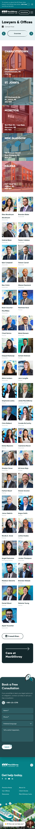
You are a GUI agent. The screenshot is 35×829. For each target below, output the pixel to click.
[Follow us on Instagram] (6, 779)
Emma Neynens (7, 446)
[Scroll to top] (31, 765)
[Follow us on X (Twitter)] (9, 779)
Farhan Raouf (7, 491)
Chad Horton (6, 333)
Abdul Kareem (23, 333)
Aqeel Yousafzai (8, 626)
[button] (24, 12)
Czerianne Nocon (24, 446)
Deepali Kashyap (8, 356)
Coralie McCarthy (24, 423)
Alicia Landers (7, 378)
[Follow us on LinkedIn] (12, 779)
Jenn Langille (23, 378)
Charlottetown (16, 51)
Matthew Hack (23, 308)
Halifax (10, 166)
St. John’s (12, 82)
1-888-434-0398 (12, 703)
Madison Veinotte (8, 581)
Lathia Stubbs (23, 536)
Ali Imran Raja (23, 468)
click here (24, 4)
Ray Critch (6, 285)
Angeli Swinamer (8, 558)
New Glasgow (15, 138)
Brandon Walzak (24, 581)
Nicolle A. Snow (7, 536)
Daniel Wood (6, 603)
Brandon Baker (23, 214)
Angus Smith (22, 513)
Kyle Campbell (7, 263)
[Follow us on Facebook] (2, 779)
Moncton (12, 110)
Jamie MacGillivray (25, 401)
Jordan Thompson (25, 558)
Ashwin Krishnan (24, 356)
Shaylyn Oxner (7, 468)
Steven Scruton (24, 491)
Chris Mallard (7, 423)
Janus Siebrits (7, 513)
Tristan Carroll (23, 263)
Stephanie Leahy (8, 401)
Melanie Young (23, 603)
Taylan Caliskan (24, 240)
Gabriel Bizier (7, 240)
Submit (6, 747)
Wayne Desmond (24, 285)
